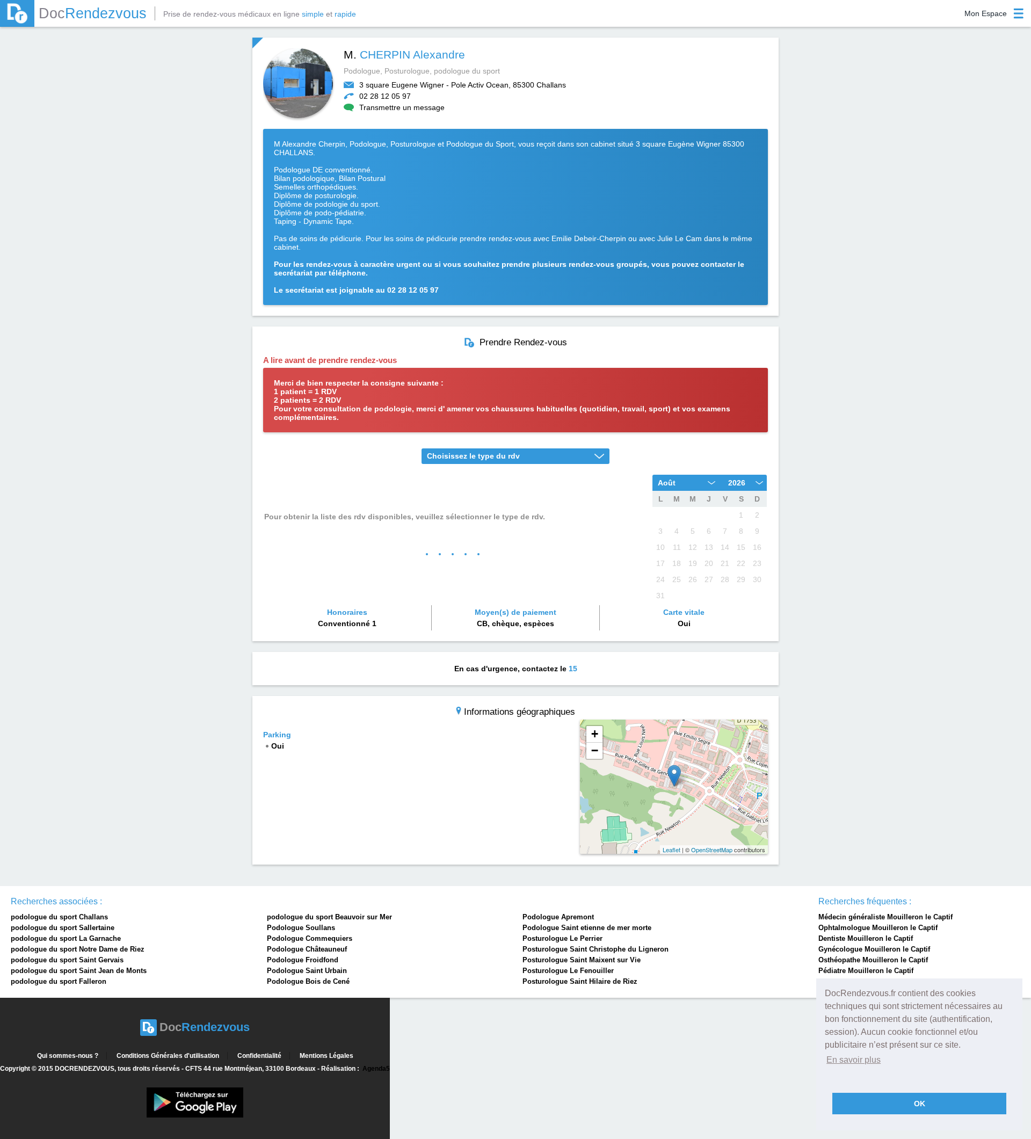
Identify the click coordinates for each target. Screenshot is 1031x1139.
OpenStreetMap (711, 849)
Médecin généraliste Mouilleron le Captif (885, 917)
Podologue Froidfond (302, 960)
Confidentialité (259, 1056)
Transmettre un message (402, 107)
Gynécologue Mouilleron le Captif (874, 949)
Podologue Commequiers (309, 938)
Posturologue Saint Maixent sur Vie (581, 960)
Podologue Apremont (558, 917)
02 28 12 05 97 (385, 96)
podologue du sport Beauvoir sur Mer (329, 917)
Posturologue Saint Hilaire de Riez (579, 981)
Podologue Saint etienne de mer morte (586, 928)
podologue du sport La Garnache (66, 938)
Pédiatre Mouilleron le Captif (865, 971)
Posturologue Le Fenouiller (568, 971)
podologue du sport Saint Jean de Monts (79, 971)
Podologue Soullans (301, 928)
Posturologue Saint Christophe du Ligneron (595, 949)
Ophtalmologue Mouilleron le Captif (878, 928)
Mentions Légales (326, 1056)
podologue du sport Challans (59, 917)
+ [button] (594, 734)
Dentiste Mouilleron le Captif (865, 938)
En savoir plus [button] (853, 1059)
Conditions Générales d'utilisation (168, 1056)
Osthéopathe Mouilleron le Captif (873, 960)
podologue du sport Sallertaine (62, 928)
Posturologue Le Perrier (562, 938)
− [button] (594, 750)
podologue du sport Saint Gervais (67, 960)
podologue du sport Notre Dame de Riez (77, 949)
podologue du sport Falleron (58, 981)
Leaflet (671, 849)
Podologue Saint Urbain (307, 971)
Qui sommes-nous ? (67, 1056)
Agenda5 (376, 1068)
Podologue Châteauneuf (307, 949)
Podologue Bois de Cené (308, 981)
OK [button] (919, 1103)
